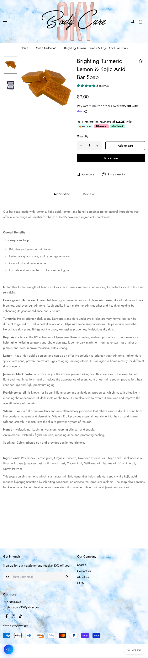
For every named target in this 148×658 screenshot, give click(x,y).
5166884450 (12, 602)
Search (81, 565)
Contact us (84, 571)
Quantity (82, 136)
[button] (140, 21)
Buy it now (111, 158)
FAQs (80, 583)
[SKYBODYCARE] (74, 21)
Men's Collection (46, 48)
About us (83, 577)
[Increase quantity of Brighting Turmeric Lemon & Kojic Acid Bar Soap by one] (97, 145)
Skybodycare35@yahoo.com (22, 607)
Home (24, 48)
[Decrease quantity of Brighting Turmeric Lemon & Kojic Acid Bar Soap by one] (81, 145)
